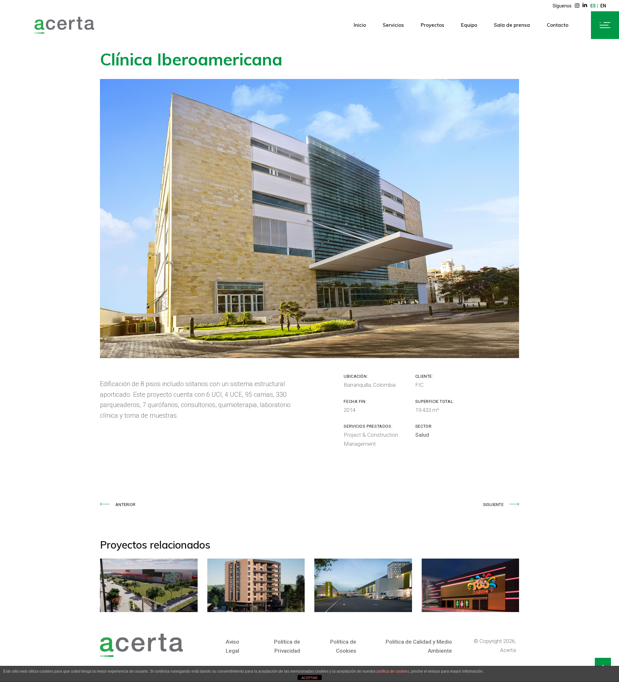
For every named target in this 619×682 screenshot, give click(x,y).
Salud (422, 435)
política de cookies (393, 671)
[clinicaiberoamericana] (309, 218)
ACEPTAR (309, 678)
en (603, 6)
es (593, 6)
